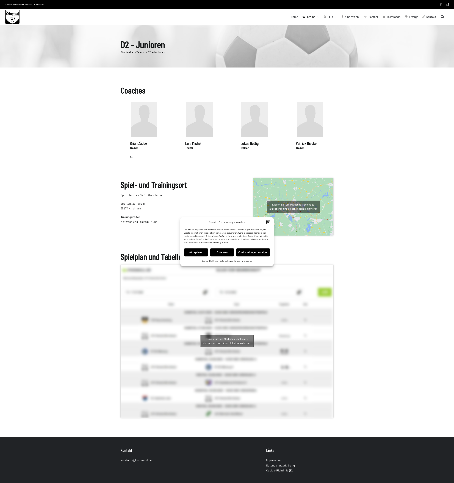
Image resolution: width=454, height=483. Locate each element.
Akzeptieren (196, 252)
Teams (140, 52)
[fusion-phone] (131, 156)
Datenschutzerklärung (230, 261)
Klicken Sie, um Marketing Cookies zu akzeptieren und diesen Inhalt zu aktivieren (293, 206)
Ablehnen (222, 252)
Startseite (127, 52)
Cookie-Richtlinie (210, 261)
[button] (268, 222)
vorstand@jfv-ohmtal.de (136, 460)
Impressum (247, 261)
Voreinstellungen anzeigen (253, 252)
